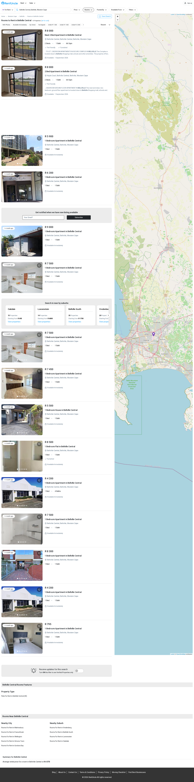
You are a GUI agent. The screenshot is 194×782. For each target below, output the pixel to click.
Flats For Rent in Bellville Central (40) (14, 696)
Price (75, 10)
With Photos (6, 25)
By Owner (33, 25)
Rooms (87, 10)
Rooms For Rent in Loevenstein (61, 736)
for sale (46, 20)
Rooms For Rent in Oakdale (59, 741)
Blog (54, 772)
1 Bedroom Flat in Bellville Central (77, 456)
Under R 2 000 (76, 25)
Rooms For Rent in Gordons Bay (12, 745)
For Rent (8, 10)
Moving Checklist (119, 772)
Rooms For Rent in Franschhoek (12, 732)
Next (108, 315)
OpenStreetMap (181, 14)
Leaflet (172, 14)
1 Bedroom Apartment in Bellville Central (77, 150)
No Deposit (42, 25)
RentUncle (9, 3)
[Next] (39, 44)
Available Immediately (20, 25)
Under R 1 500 (64, 25)
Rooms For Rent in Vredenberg (61, 728)
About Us (62, 772)
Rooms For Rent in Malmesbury (12, 728)
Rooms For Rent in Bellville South (61, 732)
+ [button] (117, 16)
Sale (31, 3)
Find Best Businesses (137, 772)
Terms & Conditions (87, 772)
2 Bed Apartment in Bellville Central (77, 81)
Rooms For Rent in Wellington (11, 736)
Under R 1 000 (52, 25)
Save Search (106, 16)
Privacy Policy (103, 772)
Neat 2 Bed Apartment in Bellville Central (77, 44)
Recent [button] (103, 25)
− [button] (117, 19)
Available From (116, 10)
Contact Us (72, 772)
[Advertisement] (56, 118)
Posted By (100, 10)
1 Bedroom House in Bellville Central (77, 419)
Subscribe (79, 217)
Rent (22, 3)
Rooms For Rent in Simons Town (12, 741)
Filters (131, 10)
